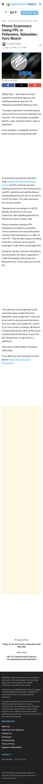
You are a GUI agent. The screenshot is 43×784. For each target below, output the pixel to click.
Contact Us (7, 733)
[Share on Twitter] (21, 85)
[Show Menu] (3, 4)
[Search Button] (40, 4)
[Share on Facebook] (8, 85)
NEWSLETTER (29, 12)
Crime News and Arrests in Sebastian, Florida (22, 21)
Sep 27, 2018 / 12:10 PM (15, 47)
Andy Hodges (15, 44)
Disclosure (7, 737)
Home (4, 21)
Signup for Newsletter (12, 747)
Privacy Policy (8, 740)
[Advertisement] (21, 500)
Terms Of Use (8, 744)
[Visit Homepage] (21, 4)
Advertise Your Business (13, 730)
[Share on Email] (34, 85)
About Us (6, 726)
